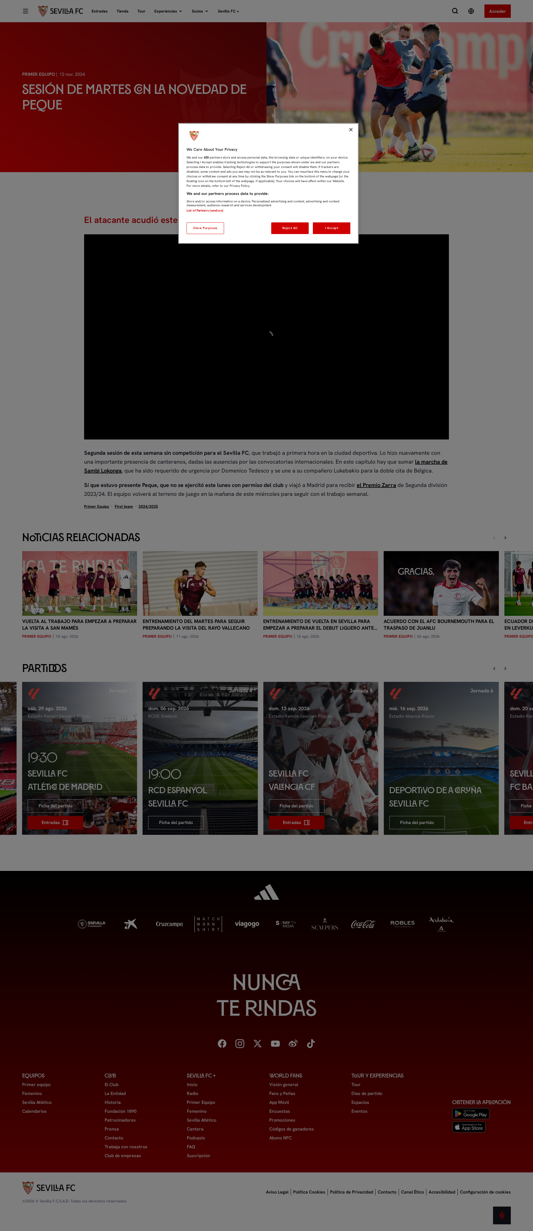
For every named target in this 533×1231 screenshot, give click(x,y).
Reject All (290, 228)
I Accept (331, 228)
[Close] (351, 130)
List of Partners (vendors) (205, 210)
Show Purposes (205, 228)
